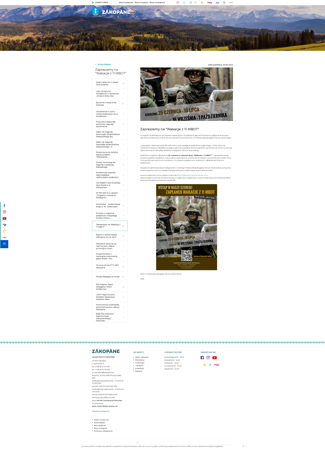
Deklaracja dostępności (101, 411)
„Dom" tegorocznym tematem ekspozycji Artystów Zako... (105, 296)
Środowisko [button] (197, 11)
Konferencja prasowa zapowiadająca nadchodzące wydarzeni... (107, 174)
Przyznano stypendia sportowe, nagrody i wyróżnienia (105, 124)
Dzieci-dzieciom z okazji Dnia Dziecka (107, 83)
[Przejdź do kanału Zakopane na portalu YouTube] (4, 218)
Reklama (138, 371)
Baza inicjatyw (141, 2)
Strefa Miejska (104, 64)
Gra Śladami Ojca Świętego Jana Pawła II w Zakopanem (108, 185)
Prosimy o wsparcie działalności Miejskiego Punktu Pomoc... (106, 215)
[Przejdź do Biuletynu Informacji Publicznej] (4, 238)
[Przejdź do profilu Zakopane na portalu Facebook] (4, 206)
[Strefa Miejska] (111, 11)
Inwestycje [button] (227, 11)
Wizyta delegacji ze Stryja (107, 277)
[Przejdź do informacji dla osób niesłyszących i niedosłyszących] (4, 231)
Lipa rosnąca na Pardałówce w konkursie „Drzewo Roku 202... (107, 93)
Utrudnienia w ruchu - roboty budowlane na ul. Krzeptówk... (107, 113)
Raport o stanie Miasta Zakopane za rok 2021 (106, 236)
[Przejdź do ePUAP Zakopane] (4, 225)
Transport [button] (212, 11)
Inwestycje (139, 368)
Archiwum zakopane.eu (103, 431)
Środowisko (139, 363)
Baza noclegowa (157, 2)
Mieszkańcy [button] (163, 11)
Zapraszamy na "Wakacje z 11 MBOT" (108, 225)
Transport (139, 366)
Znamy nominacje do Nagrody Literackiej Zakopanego (105, 164)
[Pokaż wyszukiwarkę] (224, 3)
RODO (231, 2)
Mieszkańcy (139, 360)
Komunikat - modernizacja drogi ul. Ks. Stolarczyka (108, 205)
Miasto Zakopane (142, 357)
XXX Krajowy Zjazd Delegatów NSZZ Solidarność (104, 286)
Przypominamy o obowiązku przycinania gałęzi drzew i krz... (106, 256)
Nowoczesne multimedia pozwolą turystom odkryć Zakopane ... (107, 307)
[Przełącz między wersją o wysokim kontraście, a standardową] (202, 2)
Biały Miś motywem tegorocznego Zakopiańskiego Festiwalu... (105, 317)
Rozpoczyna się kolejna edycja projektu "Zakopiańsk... (107, 154)
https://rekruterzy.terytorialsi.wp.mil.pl (192, 175)
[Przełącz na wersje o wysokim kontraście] (204, 365)
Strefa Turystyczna (101, 420)
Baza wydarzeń (126, 2)
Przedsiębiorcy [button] (180, 11)
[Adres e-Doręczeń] (4, 244)
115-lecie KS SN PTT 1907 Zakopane (107, 266)
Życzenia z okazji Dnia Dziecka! (106, 103)
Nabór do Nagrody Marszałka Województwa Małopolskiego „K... (107, 144)
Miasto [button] (150, 11)
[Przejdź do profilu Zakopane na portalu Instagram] (4, 212)
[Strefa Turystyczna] (106, 351)
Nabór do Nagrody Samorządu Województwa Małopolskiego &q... (108, 134)
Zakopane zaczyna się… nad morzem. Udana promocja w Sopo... (107, 246)
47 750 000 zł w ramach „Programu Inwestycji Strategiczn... (107, 195)
